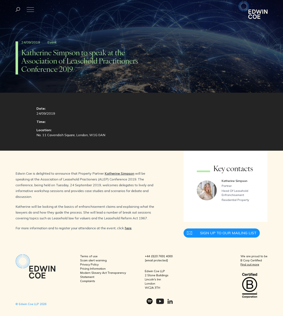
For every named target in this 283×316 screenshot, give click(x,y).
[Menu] (18, 9)
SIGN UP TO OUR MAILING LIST (228, 233)
